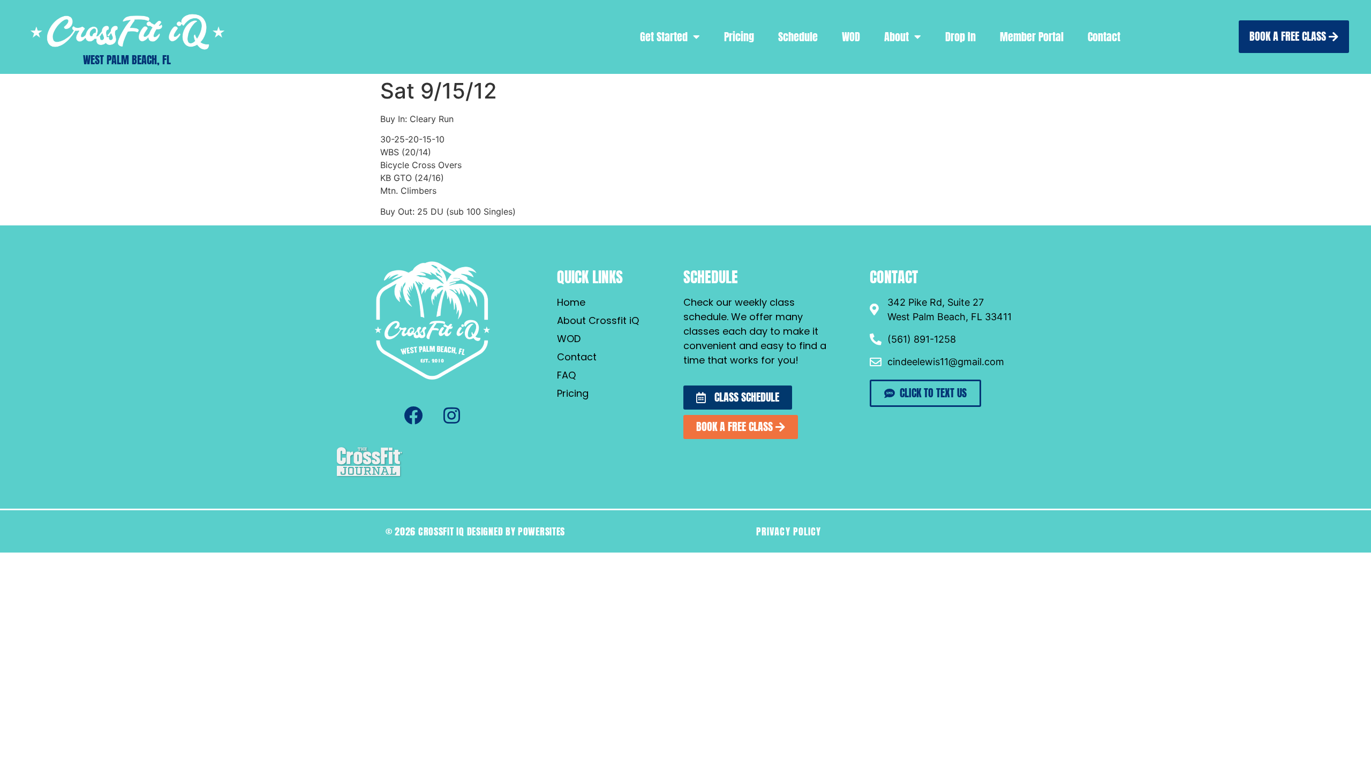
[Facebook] (413, 415)
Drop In (960, 36)
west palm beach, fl (127, 59)
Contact (1104, 36)
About (896, 36)
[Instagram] (451, 415)
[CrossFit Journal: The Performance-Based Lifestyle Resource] (369, 475)
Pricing (739, 36)
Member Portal (1032, 36)
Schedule (798, 36)
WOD (851, 36)
